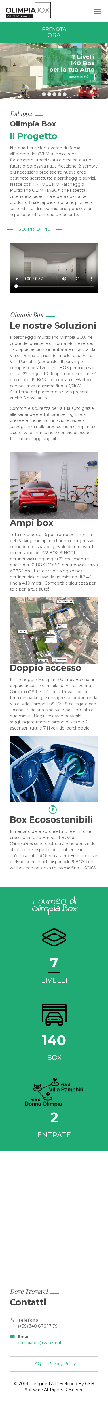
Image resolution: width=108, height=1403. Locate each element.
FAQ (36, 1363)
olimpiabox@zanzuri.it (40, 1342)
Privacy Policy (62, 1363)
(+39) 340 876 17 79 (38, 1326)
